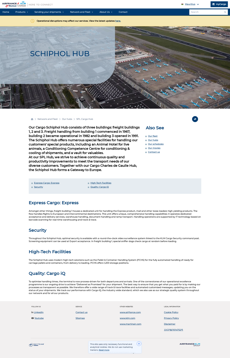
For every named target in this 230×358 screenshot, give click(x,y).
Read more (104, 350)
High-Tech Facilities (101, 183)
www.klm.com (127, 318)
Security (38, 187)
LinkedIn (39, 312)
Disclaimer (169, 324)
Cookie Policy (171, 312)
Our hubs (153, 140)
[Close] (139, 344)
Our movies (154, 148)
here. (118, 21)
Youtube (39, 318)
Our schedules (156, 144)
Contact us (154, 152)
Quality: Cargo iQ (100, 187)
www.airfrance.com (130, 312)
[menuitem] (6, 12)
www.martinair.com (130, 324)
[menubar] (65, 12)
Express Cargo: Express (46, 183)
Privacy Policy (171, 318)
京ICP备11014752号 (173, 330)
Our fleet (153, 136)
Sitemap (80, 318)
